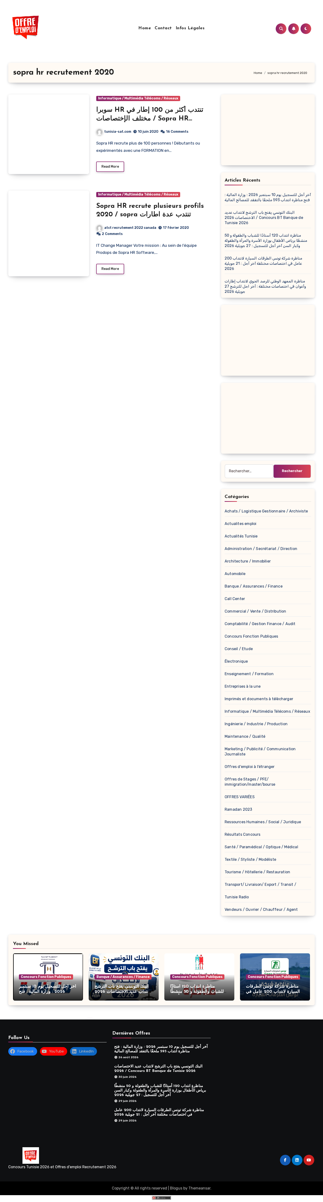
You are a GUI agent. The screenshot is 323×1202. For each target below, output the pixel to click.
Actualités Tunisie (241, 536)
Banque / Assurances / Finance (254, 586)
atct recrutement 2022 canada (130, 228)
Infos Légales (190, 28)
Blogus (176, 1188)
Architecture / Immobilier (248, 561)
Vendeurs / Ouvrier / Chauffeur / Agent (261, 909)
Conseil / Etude (239, 649)
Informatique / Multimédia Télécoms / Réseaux (138, 98)
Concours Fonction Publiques (251, 636)
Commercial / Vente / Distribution (255, 611)
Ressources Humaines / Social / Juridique (263, 822)
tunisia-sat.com (117, 132)
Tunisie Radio (237, 897)
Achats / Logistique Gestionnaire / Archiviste (266, 511)
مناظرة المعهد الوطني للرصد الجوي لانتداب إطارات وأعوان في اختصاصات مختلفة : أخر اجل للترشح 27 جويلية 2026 (265, 286)
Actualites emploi (240, 523)
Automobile (235, 573)
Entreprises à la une (243, 686)
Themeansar (199, 1188)
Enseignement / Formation (249, 674)
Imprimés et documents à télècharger (259, 699)
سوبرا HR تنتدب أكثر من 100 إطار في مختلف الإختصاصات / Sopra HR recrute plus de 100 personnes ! (149, 119)
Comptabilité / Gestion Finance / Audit (260, 624)
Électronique (236, 661)
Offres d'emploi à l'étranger (250, 766)
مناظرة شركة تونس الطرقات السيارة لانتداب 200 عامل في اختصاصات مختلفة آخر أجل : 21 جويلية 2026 (263, 263)
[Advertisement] (268, 131)
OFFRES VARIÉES (240, 797)
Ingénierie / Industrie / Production (256, 724)
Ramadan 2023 (238, 809)
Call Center (235, 599)
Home (144, 28)
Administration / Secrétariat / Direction (261, 548)
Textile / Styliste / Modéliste (250, 859)
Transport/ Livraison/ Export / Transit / (260, 884)
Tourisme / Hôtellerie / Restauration (257, 872)
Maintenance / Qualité (245, 736)
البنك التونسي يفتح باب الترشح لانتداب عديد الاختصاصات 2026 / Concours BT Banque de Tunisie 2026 (264, 217)
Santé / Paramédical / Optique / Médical (261, 847)
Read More (110, 167)
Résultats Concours (243, 834)
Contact (163, 28)
